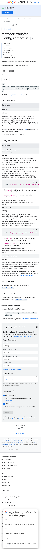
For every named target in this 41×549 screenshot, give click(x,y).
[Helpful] (13, 25)
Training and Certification (9, 506)
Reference (7, 21)
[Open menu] (3, 2)
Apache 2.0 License (17, 442)
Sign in (36, 2)
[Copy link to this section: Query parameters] (20, 141)
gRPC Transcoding (17, 95)
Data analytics (22, 19)
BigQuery (9, 8)
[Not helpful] (16, 25)
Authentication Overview (30, 319)
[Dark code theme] (33, 181)
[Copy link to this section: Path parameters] (18, 100)
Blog (3, 514)
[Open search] (27, 2)
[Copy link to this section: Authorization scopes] (22, 305)
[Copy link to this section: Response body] (17, 293)
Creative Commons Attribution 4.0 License (15, 441)
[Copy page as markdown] (33, 38)
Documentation (11, 19)
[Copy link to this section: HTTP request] (15, 71)
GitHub (4, 494)
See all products (6, 459)
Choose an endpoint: (7, 75)
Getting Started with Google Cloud (12, 497)
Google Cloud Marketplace (9, 465)
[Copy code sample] (36, 181)
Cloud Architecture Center (9, 503)
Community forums (7, 476)
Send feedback (9, 29)
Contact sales (6, 468)
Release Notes (6, 482)
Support (4, 479)
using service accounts (26, 275)
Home (3, 19)
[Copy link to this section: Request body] (16, 282)
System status (6, 485)
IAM (25, 129)
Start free (7, 13)
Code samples (6, 500)
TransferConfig (8, 288)
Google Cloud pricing (8, 462)
